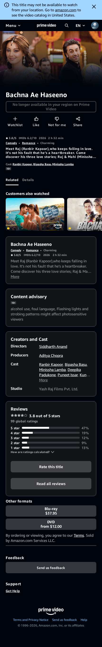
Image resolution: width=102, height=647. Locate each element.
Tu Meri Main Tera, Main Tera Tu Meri (35, 214)
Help (84, 620)
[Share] (78, 119)
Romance (28, 143)
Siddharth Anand (53, 346)
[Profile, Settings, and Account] (95, 25)
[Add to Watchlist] (15, 119)
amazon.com (65, 10)
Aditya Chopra (51, 355)
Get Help (13, 591)
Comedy (11, 143)
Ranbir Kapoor (22, 164)
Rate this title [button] (51, 466)
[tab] (12, 179)
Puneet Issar (68, 374)
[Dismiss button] (94, 6)
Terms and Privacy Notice (30, 620)
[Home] (46, 25)
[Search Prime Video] (66, 25)
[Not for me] (57, 119)
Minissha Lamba (63, 164)
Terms (79, 535)
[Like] (36, 119)
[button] (32, 452)
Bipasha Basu (42, 164)
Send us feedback (64, 620)
